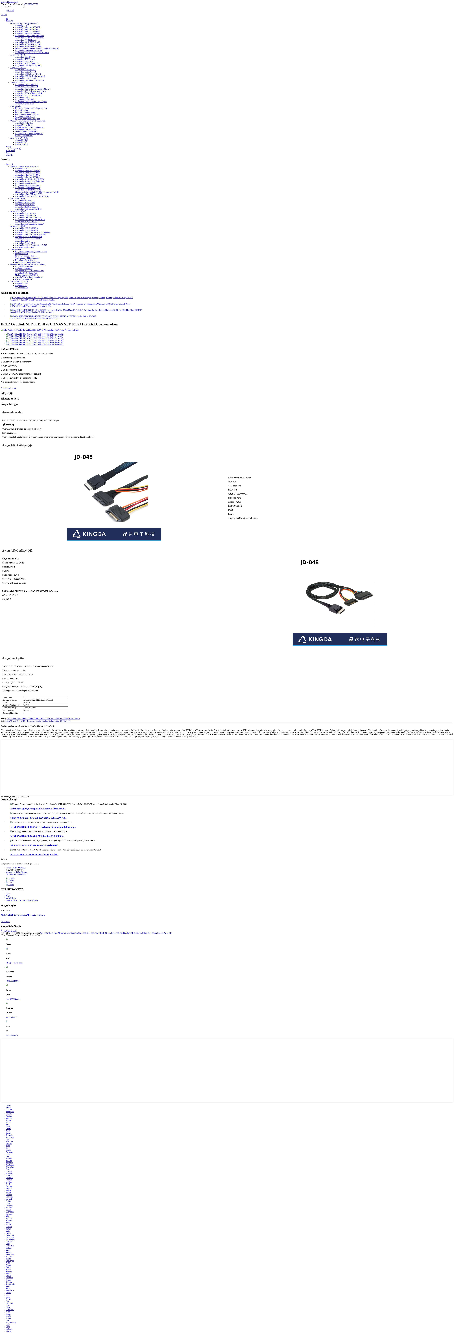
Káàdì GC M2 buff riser (24, 136)
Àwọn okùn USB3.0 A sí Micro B (28, 74)
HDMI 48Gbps (104, 933)
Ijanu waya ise (15, 106)
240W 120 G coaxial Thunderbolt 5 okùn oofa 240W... (31, 306)
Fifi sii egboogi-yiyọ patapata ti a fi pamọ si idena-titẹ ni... (38, 808)
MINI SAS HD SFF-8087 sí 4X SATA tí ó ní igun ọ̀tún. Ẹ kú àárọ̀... (43, 827)
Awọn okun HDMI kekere (25, 59)
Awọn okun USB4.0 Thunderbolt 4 (28, 93)
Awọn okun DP (21, 142)
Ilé (7, 19)
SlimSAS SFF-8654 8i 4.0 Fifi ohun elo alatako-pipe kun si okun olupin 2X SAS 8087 (37, 721)
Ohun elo (9, 155)
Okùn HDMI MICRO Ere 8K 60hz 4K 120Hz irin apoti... (32, 312)
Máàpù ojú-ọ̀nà (63, 933)
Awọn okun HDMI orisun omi (26, 63)
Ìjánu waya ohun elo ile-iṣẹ (25, 112)
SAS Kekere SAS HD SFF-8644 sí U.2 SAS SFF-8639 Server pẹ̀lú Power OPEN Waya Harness (43, 719)
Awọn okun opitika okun (24, 104)
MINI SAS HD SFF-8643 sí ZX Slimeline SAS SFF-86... (37, 836)
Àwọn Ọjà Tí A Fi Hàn (48, 933)
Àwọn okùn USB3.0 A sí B (25, 72)
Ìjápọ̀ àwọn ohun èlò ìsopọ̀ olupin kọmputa (31, 108)
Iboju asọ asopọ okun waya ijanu (27, 119)
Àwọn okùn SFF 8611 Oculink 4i (27, 44)
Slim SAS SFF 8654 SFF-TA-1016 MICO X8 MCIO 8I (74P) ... (34, 318)
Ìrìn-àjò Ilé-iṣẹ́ (15, 149)
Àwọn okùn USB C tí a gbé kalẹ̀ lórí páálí (31, 102)
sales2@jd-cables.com (14, 963)
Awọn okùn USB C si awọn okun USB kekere (32, 89)
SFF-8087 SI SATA (90, 933)
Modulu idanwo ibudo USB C (26, 131)
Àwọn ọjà (9, 21)
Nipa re (8, 146)
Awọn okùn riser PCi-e (23, 125)
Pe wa (8, 153)
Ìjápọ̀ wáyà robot (21, 110)
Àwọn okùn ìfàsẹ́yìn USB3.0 (26, 78)
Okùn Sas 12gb (76, 933)
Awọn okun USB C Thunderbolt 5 (28, 95)
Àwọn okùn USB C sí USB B (26, 87)
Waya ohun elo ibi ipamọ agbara (27, 114)
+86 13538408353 (31, 4)
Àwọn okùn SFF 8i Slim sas (25, 40)
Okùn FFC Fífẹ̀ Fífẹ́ (118, 933)
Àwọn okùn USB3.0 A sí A (25, 70)
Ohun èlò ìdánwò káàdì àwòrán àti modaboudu (28, 121)
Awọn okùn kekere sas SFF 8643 (27, 31)
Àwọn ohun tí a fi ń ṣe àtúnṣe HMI (28, 65)
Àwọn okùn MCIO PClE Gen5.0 (27, 42)
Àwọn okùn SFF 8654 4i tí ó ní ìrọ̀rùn (29, 38)
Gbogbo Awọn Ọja (164, 933)
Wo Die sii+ (5, 922)
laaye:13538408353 (13, 999)
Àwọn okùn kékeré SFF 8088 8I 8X (28, 51)
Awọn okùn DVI (21, 140)
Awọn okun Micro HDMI (25, 61)
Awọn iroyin (10, 151)
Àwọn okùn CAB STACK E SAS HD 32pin (32, 53)
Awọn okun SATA (22, 25)
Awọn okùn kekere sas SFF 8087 (27, 27)
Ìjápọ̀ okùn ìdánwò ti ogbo (25, 117)
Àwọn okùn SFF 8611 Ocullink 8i (28, 46)
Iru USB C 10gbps (134, 933)
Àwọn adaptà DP (21, 144)
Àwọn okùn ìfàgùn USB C (25, 100)
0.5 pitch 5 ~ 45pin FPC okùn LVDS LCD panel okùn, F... (32, 300)
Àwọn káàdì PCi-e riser (24, 123)
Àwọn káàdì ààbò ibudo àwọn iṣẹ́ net (29, 134)
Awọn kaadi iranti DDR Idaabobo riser (29, 127)
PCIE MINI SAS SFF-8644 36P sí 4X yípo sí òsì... (34, 854)
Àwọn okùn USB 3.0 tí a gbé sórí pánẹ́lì (30, 76)
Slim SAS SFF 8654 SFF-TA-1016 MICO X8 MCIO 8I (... (38, 818)
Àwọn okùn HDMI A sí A (25, 57)
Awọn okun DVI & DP (19, 138)
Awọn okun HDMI (17, 55)
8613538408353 (12, 1017)
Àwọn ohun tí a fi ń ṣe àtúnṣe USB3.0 (29, 80)
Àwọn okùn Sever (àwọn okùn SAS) (24, 23)
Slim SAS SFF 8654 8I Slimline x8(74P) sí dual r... (34, 845)
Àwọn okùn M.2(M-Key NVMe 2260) (29, 36)
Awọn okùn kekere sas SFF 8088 (27, 29)
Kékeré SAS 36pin (149, 933)
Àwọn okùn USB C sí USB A (26, 85)
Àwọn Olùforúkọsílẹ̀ (8, 931)
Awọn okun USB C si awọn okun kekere (30, 91)
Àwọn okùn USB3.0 (18, 68)
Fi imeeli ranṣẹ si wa (8, 388)
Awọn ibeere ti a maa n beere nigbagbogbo (22, 900)
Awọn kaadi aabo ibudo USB (26, 129)
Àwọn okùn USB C (17, 83)
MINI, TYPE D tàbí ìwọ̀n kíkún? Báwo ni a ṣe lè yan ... (23, 915)
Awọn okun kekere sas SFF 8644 (27, 34)
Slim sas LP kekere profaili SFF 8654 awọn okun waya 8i (36, 48)
